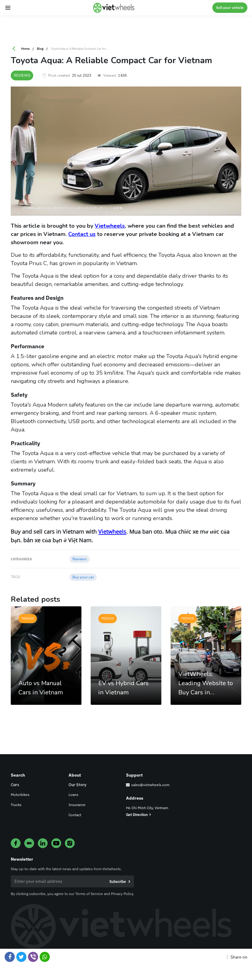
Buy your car (83, 577)
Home (25, 49)
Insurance (77, 804)
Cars (15, 784)
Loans (73, 794)
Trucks (16, 804)
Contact (75, 815)
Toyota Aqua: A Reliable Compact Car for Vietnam (84, 49)
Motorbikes (20, 794)
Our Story (77, 784)
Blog (40, 49)
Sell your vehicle (230, 7)
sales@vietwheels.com (150, 784)
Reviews (22, 75)
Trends (28, 618)
